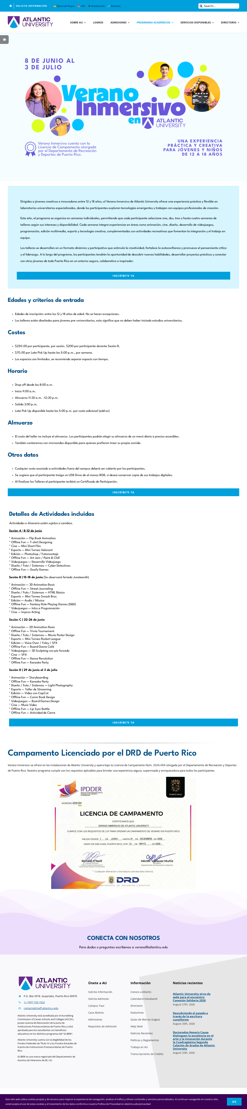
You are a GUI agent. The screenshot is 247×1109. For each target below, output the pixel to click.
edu (56, 1008)
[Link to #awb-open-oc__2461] (4, 39)
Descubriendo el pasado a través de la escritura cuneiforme (190, 1016)
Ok (234, 1101)
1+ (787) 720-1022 (34, 1002)
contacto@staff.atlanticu (38, 1008)
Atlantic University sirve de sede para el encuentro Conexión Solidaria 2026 (191, 997)
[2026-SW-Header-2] (123, 58)
